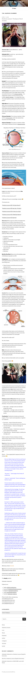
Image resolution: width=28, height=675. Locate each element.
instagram (4, 640)
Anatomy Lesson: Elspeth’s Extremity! (15, 658)
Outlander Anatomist (7, 654)
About (3, 632)
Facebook (4, 635)
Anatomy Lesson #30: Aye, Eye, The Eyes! (11, 208)
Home (3, 624)
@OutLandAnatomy (11, 587)
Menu (14, 8)
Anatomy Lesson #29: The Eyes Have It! (11, 205)
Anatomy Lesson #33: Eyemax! (9, 217)
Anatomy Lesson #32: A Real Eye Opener (11, 214)
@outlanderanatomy (13, 590)
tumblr (3, 646)
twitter (3, 638)
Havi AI (3, 658)
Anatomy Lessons (6, 627)
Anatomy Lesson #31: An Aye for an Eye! (11, 211)
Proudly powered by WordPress (8, 671)
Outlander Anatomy (12, 2)
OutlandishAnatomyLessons (14, 589)
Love (3, 630)
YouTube (4, 643)
